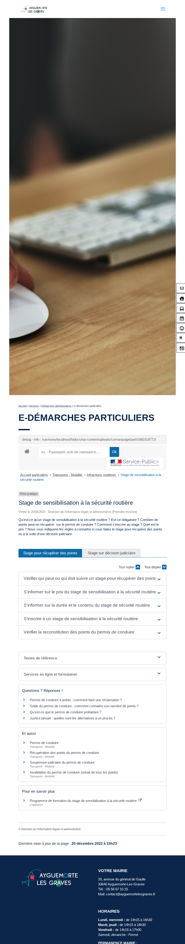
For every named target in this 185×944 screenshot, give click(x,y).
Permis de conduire (44, 743)
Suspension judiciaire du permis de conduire (62, 762)
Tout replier (127, 567)
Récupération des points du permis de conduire (64, 753)
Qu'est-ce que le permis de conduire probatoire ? (65, 712)
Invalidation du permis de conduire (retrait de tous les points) (74, 772)
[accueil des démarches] (27, 451)
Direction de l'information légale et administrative (51, 829)
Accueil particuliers (34, 475)
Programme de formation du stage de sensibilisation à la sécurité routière (84, 801)
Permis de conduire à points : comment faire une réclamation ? (76, 700)
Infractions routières (102, 475)
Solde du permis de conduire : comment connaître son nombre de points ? (84, 706)
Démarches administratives (57, 406)
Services (34, 406)
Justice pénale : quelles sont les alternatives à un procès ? (72, 718)
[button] (92, 578)
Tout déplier (153, 567)
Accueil (22, 406)
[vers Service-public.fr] (135, 463)
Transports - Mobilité (67, 475)
